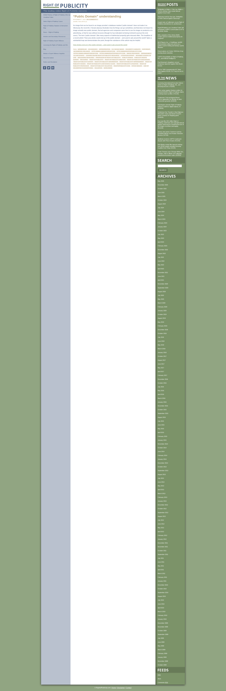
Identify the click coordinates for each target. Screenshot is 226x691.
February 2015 (162, 436)
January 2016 (162, 402)
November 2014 (163, 444)
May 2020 (161, 299)
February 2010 (162, 615)
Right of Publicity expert (83, 61)
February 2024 (162, 223)
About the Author (48, 58)
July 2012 (161, 520)
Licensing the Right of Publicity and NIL (55, 45)
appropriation (104, 49)
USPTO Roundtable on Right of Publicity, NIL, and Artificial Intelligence (170, 57)
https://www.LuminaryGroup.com (86, 53)
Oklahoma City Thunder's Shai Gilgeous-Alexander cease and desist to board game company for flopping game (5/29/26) (171, 114)
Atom (159, 679)
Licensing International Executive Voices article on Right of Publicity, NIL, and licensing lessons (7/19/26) (170, 84)
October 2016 (162, 383)
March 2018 (161, 348)
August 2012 (162, 516)
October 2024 (162, 200)
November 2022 (163, 249)
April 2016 (161, 394)
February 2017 (162, 375)
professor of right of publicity (108, 57)
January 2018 (162, 352)
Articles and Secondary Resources (54, 36)
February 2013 (162, 497)
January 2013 (162, 501)
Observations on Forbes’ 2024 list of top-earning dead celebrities (171, 52)
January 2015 (162, 440)
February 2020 (162, 307)
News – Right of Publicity (51, 32)
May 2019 (161, 322)
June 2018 (161, 341)
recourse (84, 59)
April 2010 (161, 608)
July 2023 (161, 234)
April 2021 (161, 280)
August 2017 (162, 360)
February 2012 (162, 535)
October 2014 (162, 447)
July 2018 (161, 337)
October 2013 (162, 467)
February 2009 (162, 653)
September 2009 (163, 634)
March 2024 (161, 219)
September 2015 (163, 413)
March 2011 (161, 573)
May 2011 (161, 566)
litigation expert (127, 55)
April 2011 (161, 569)
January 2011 (162, 581)
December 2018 (163, 329)
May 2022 (161, 265)
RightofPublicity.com (122, 66)
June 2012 (161, 524)
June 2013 (161, 482)
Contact (128, 688)
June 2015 (161, 425)
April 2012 (161, 531)
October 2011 (162, 550)
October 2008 (162, 665)
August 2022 (162, 253)
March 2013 (161, 493)
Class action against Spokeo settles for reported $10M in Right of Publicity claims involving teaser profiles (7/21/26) (171, 91)
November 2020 (163, 284)
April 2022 (161, 269)
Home (114, 688)
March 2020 (161, 303)
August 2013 (162, 474)
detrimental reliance (82, 51)
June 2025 (161, 192)
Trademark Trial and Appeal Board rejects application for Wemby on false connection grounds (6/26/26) (170, 99)
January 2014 (162, 459)
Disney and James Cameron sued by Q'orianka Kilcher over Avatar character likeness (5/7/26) (170, 133)
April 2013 (161, 489)
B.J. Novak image (118, 49)
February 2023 (162, 246)
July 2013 (161, 478)
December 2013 (163, 463)
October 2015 (162, 409)
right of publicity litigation (127, 64)
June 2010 (161, 604)
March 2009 (161, 649)
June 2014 (161, 451)
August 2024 (162, 204)
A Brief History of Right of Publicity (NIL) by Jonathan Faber (56, 16)
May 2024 (161, 215)
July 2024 (161, 207)
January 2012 (162, 539)
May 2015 (161, 428)
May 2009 (161, 646)
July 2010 (161, 600)
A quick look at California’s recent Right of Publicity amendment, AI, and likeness (171, 23)
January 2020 (162, 310)
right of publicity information (106, 61)
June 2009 (161, 642)
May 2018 (161, 345)
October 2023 (162, 230)
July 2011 (161, 558)
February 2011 (162, 577)
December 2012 (163, 505)
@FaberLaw (82, 49)
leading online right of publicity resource (102, 55)
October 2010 (162, 589)
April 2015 (161, 432)
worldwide (108, 68)
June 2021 (161, 276)
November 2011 (163, 547)
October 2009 (162, 630)
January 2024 (162, 227)
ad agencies (92, 49)
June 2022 (161, 261)
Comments (163, 682)
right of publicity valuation (101, 66)
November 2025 (163, 185)
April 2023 (161, 242)
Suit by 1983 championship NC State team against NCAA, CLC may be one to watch (170, 71)
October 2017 (162, 356)
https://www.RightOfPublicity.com (112, 53)
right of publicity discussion (138, 59)
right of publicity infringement (132, 61)
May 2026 (161, 181)
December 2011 (163, 543)
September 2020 (163, 288)
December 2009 (163, 623)
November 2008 (163, 661)
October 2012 (162, 508)
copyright (146, 49)
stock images (137, 66)
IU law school (79, 55)
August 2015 (162, 417)
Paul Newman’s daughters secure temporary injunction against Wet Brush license (170, 63)
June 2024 (161, 211)
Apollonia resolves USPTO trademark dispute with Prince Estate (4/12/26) (170, 139)
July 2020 (161, 295)
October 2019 (162, 314)
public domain (127, 57)
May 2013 (161, 486)
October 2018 (162, 333)
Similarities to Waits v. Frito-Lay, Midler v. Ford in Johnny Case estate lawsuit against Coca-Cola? (170, 11)
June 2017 (161, 364)
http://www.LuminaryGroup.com (103, 51)
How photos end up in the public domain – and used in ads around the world (100, 45)
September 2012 (163, 512)
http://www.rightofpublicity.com (129, 51)
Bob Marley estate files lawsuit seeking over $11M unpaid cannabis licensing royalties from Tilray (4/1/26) (170, 146)
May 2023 (161, 238)
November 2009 (163, 627)
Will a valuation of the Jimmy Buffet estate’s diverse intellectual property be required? (170, 36)
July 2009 (161, 638)
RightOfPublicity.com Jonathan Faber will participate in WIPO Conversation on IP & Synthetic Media (171, 29)
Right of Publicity (96, 59)
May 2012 (161, 527)
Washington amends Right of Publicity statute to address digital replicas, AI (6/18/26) (170, 106)
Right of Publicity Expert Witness (53, 40)
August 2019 (162, 318)
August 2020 (162, 291)
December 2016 (163, 379)
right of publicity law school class (101, 64)
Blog (44, 49)
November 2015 (163, 406)
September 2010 (163, 592)
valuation (98, 68)
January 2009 (162, 657)
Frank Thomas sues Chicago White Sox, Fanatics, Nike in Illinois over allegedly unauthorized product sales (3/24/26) (170, 153)
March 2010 (161, 611)
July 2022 (161, 257)
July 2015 (161, 421)
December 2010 (163, 585)
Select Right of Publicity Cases (53, 21)
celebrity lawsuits (133, 49)
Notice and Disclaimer (50, 62)
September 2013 (163, 470)
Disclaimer (121, 688)
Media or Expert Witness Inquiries (54, 53)
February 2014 (162, 455)
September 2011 (163, 554)
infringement (146, 53)
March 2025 (161, 196)
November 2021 (163, 272)
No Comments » (92, 19)
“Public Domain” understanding (97, 16)
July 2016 (161, 387)
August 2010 (162, 596)
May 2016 (161, 390)
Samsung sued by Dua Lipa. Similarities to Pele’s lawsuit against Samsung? (170, 17)
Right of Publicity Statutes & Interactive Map (55, 27)
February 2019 (162, 326)
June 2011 (161, 562)
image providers (133, 53)
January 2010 (162, 619)
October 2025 (162, 188)
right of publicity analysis (115, 59)
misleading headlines (86, 57)
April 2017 (161, 371)
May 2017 (161, 368)
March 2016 (161, 398)
